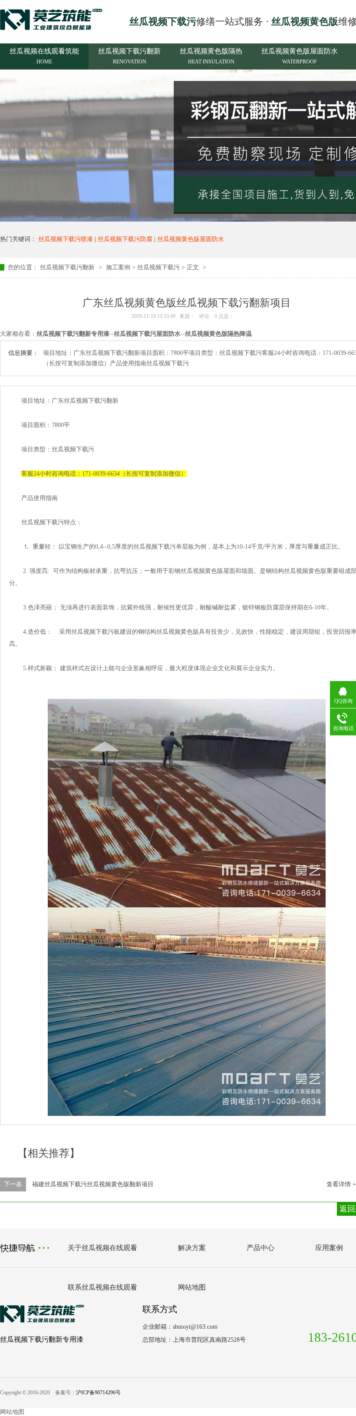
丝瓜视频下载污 (158, 267)
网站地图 (192, 1287)
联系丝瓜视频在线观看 (102, 1287)
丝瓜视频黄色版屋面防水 (299, 56)
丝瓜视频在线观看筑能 (44, 56)
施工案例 (118, 267)
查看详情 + (341, 1184)
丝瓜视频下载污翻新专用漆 (41, 1339)
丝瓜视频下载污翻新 (129, 56)
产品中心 (260, 1247)
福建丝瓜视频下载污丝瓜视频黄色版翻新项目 (93, 1184)
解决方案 (192, 1247)
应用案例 (329, 1247)
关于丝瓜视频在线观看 (102, 1247)
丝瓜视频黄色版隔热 (211, 56)
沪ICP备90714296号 (98, 1393)
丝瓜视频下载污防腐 (125, 239)
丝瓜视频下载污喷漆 (65, 239)
